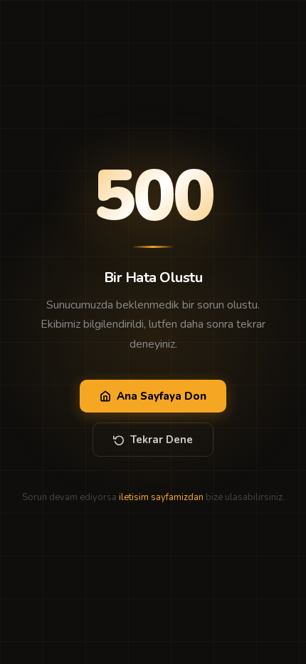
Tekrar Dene (161, 439)
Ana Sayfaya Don (161, 396)
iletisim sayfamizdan (161, 497)
